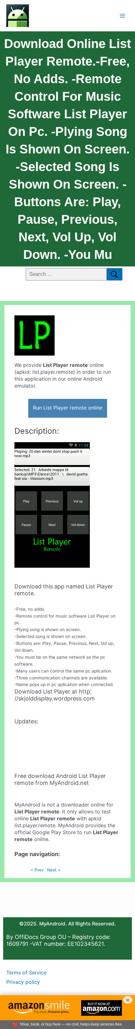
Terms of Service (26, 972)
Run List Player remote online (67, 408)
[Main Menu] (122, 15)
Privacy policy (23, 982)
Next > (54, 869)
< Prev (37, 869)
